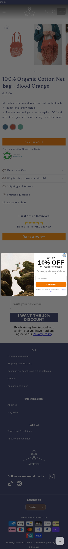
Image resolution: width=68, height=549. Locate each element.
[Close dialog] (64, 255)
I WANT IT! (51, 284)
